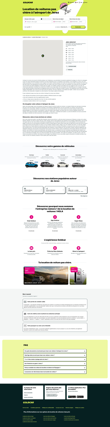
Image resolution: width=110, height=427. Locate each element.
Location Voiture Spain (36, 37)
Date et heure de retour (75, 19)
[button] (42, 56)
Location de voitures (27, 37)
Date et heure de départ (58, 19)
